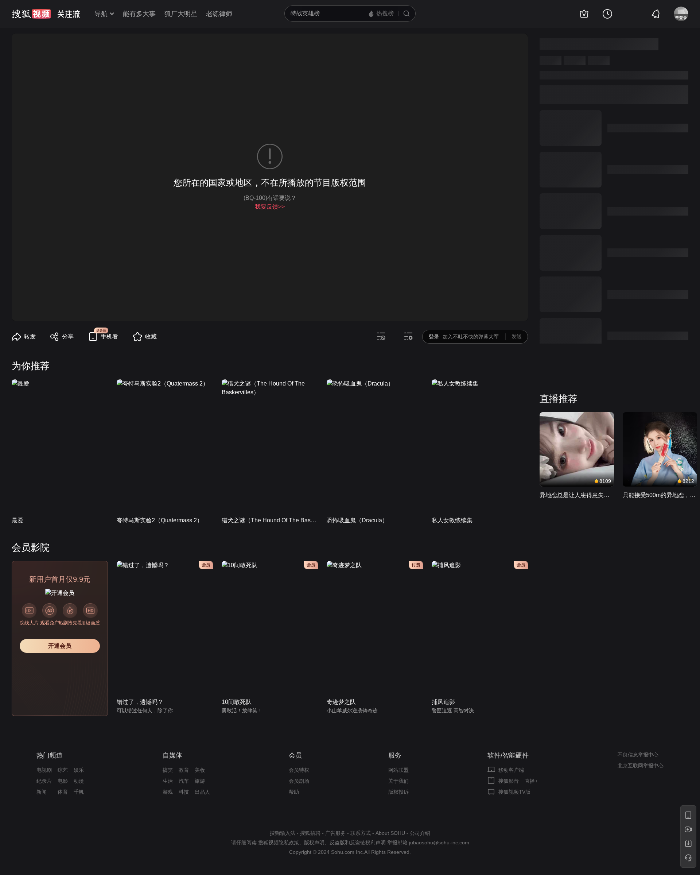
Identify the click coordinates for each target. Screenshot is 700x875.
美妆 (200, 770)
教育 (184, 770)
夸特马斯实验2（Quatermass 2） (160, 520)
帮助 (294, 792)
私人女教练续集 (452, 520)
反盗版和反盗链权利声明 (358, 842)
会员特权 (299, 770)
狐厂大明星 (180, 14)
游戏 (168, 792)
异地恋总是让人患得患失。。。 (577, 495)
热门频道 (49, 755)
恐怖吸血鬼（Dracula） (357, 520)
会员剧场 (299, 781)
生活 (168, 781)
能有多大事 (139, 14)
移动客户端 (511, 770)
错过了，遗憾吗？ (140, 702)
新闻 (41, 792)
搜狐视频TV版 (514, 792)
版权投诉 (398, 792)
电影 (63, 781)
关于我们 (398, 781)
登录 (434, 337)
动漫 (79, 781)
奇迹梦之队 (341, 702)
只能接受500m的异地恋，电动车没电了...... (660, 495)
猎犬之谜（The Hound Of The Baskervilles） (270, 520)
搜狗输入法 (282, 833)
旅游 (200, 781)
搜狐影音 (508, 781)
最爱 (17, 520)
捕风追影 (443, 702)
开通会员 (59, 646)
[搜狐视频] (31, 13)
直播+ (531, 781)
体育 (63, 792)
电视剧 (44, 770)
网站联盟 (398, 770)
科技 (184, 792)
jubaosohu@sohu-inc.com (439, 842)
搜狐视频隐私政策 (278, 842)
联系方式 (360, 833)
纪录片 (44, 781)
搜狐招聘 (310, 833)
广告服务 (335, 833)
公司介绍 (420, 833)
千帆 (79, 792)
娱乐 (79, 770)
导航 (101, 14)
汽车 (184, 781)
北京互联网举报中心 (641, 765)
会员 (295, 755)
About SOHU (390, 833)
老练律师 (219, 14)
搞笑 (168, 770)
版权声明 (314, 842)
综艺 (63, 770)
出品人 (202, 792)
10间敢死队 (237, 702)
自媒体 (172, 755)
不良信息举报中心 (638, 755)
